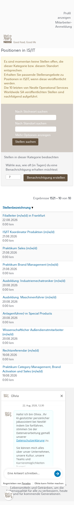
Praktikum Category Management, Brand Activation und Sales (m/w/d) (31, 369)
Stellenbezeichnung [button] (17, 208)
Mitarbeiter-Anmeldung (63, 24)
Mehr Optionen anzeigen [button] (33, 135)
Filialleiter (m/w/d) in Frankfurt (24, 216)
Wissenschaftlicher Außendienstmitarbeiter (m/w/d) (33, 332)
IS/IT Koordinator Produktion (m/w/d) (28, 232)
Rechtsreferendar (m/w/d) (21, 350)
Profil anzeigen (64, 15)
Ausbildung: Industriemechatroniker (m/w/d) (34, 281)
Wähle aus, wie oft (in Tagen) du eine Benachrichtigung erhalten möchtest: (32, 167)
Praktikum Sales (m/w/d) (20, 248)
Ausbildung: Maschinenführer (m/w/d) (29, 297)
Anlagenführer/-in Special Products (27, 313)
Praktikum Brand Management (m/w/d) (30, 265)
